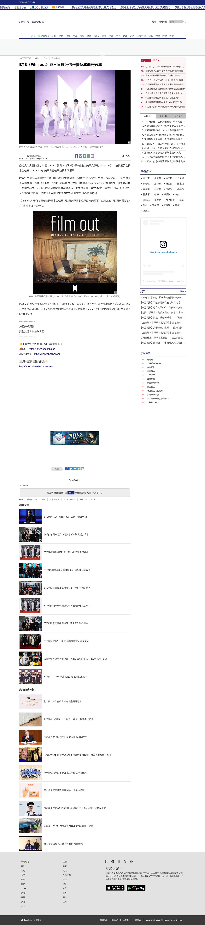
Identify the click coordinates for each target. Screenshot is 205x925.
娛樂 (171, 36)
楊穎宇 (169, 189)
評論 (111, 36)
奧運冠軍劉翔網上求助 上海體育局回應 (163, 130)
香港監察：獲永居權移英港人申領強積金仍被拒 (164, 135)
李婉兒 (157, 200)
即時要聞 (56, 58)
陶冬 (145, 205)
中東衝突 (151, 375)
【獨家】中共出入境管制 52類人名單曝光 (164, 144)
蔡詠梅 (180, 189)
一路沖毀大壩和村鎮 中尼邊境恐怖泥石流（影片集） (164, 157)
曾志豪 (146, 178)
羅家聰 (180, 183)
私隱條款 (138, 920)
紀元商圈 (163, 22)
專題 (23, 897)
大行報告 (151, 387)
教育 (164, 36)
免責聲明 (126, 920)
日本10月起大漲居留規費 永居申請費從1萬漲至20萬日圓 (164, 93)
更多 (177, 205)
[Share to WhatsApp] (88, 156)
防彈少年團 (32, 499)
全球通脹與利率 (154, 363)
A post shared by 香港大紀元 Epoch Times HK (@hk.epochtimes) (171, 281)
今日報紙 (25, 862)
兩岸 (75, 36)
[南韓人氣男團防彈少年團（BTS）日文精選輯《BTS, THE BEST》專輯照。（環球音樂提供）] (75, 107)
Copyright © (151, 920)
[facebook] (113, 861)
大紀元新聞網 (25, 58)
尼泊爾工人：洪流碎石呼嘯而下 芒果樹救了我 (165, 66)
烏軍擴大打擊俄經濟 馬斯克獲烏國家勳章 (164, 161)
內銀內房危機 (153, 383)
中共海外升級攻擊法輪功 (158, 398)
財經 (89, 36)
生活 (118, 36)
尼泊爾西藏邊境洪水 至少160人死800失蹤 (163, 102)
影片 (23, 866)
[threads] (119, 861)
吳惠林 (146, 200)
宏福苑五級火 (153, 402)
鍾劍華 (157, 178)
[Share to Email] (92, 156)
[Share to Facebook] (76, 156)
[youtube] (131, 861)
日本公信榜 (54, 499)
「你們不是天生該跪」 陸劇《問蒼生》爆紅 (164, 80)
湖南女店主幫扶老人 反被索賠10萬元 (162, 152)
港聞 (68, 36)
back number (69, 499)
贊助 (154, 22)
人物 (23, 906)
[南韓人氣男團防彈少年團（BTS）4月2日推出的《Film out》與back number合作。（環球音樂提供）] (75, 252)
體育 (157, 36)
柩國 (43, 499)
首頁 (33, 36)
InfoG (96, 36)
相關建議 (103, 920)
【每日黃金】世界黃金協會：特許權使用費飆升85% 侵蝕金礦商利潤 (164, 121)
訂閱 (87, 493)
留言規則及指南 (24, 485)
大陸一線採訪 (153, 395)
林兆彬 (146, 194)
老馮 (181, 200)
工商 (65, 902)
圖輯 (65, 897)
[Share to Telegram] (84, 156)
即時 (54, 36)
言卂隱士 (170, 200)
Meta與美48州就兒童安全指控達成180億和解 (165, 89)
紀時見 (150, 359)
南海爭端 (151, 371)
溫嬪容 (155, 205)
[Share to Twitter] (80, 156)
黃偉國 (146, 189)
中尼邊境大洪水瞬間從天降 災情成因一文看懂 (165, 107)
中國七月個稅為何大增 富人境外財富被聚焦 (164, 148)
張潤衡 (167, 194)
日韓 (45, 58)
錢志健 (146, 183)
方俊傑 (180, 178)
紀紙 (151, 36)
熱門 (61, 36)
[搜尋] (184, 21)
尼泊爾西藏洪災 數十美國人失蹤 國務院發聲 (164, 84)
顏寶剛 (157, 189)
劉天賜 (169, 178)
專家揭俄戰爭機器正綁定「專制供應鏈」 (163, 75)
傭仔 (156, 194)
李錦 (177, 194)
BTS (93, 499)
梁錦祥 (157, 183)
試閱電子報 (24, 22)
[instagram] (107, 861)
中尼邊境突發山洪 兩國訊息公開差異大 (162, 98)
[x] (125, 861)
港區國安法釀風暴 (155, 391)
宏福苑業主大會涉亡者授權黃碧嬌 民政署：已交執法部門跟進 (163, 139)
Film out (83, 499)
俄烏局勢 (151, 379)
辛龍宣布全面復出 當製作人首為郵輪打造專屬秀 (165, 71)
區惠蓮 (146, 211)
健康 (125, 36)
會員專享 (45, 36)
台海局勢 (151, 367)
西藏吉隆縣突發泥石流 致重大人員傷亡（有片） (163, 126)
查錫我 (167, 205)
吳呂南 (169, 183)
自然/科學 (141, 36)
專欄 (104, 36)
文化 (132, 36)
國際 (82, 36)
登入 (71, 493)
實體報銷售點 (38, 22)
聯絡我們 (114, 920)
